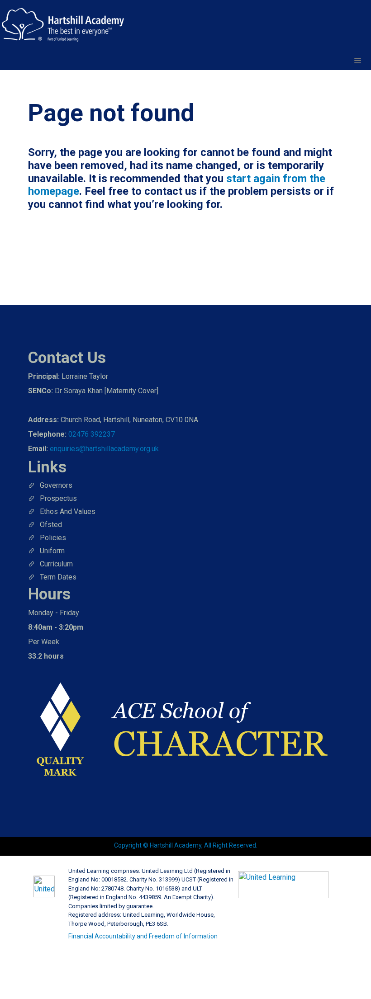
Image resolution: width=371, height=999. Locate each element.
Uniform (52, 551)
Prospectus (58, 498)
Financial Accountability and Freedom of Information (143, 936)
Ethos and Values (67, 511)
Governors (56, 485)
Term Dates (58, 577)
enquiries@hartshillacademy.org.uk (104, 448)
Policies (53, 537)
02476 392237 (91, 434)
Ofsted (51, 524)
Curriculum (56, 564)
